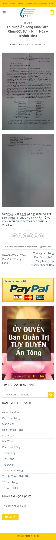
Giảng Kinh (8, 424)
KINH (5, 221)
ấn (34, 213)
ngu (25, 213)
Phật (10, 213)
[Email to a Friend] (30, 235)
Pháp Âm (5, 3)
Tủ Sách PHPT (10, 488)
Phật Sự (28, 23)
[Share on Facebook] (19, 235)
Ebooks (12, 3)
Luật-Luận (8, 435)
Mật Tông (7, 441)
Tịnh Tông (8, 459)
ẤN (40, 217)
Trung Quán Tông (12, 470)
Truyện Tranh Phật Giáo (16, 476)
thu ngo (47, 246)
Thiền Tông (9, 453)
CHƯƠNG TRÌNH (29, 217)
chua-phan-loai (10, 412)
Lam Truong (40, 44)
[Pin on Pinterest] (36, 235)
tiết (13, 217)
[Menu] (4, 12)
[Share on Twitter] (25, 235)
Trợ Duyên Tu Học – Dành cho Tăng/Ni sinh (39, 3)
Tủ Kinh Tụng (10, 482)
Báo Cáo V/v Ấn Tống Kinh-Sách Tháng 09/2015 (14, 259)
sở (21, 213)
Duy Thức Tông (11, 418)
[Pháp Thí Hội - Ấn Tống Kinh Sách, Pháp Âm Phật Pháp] (28, 12)
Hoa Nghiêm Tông (12, 429)
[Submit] (51, 395)
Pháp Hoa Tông (11, 447)
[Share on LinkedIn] (41, 235)
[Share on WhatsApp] (14, 235)
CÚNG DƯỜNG (24, 221)
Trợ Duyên (20, 3)
